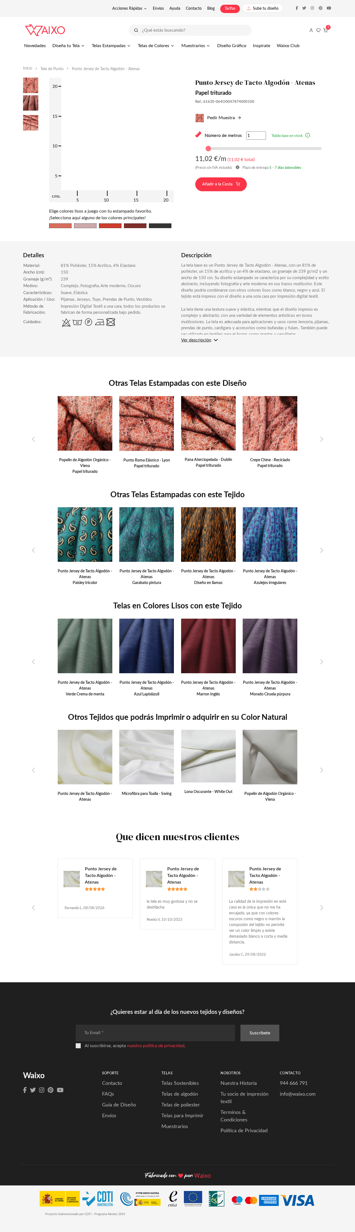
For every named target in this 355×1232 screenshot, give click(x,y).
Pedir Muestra (220, 118)
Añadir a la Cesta (218, 184)
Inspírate (261, 46)
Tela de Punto (52, 69)
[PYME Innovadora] (143, 1200)
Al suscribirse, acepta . (135, 1046)
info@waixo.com (298, 1094)
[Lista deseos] (318, 30)
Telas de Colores (153, 46)
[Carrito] (325, 30)
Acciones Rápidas (127, 9)
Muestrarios (193, 46)
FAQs (108, 1094)
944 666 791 (294, 1083)
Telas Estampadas (109, 46)
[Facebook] (25, 1090)
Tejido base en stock (287, 136)
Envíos (158, 9)
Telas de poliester (180, 1105)
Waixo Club (288, 46)
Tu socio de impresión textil (244, 1098)
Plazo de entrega (271, 168)
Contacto (194, 9)
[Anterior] (33, 439)
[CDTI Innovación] (79, 1200)
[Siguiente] (321, 439)
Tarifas (230, 9)
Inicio (27, 68)
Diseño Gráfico (231, 46)
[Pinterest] (51, 1090)
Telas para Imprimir (182, 1115)
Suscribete (260, 1033)
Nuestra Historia (238, 1083)
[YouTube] (60, 1090)
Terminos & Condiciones (233, 1116)
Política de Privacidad (244, 1130)
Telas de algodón (179, 1094)
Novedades (35, 46)
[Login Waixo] (311, 30)
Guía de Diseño (119, 1105)
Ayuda (174, 9)
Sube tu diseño (265, 9)
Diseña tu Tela (66, 46)
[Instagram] (41, 1090)
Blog (211, 9)
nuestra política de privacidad (155, 1046)
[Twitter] (33, 1090)
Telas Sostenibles (180, 1083)
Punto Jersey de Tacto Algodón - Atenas (101, 875)
